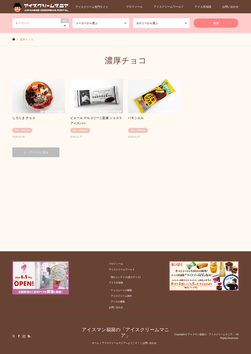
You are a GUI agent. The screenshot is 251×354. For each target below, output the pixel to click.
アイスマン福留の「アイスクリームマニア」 (125, 332)
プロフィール (134, 6)
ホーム (95, 343)
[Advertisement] (125, 194)
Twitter (13, 336)
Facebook (18, 336)
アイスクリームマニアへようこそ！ (121, 343)
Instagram (24, 336)
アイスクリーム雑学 (121, 296)
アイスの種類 (118, 301)
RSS (29, 336)
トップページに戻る (36, 152)
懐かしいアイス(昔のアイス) (126, 277)
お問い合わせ (230, 6)
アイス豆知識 (203, 6)
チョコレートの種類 (121, 290)
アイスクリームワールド (169, 6)
